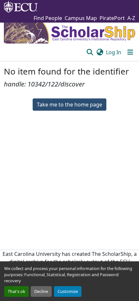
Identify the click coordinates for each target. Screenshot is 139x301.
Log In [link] (113, 52)
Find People (48, 18)
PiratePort (112, 18)
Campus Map (81, 18)
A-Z (131, 18)
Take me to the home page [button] (69, 104)
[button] (90, 52)
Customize (68, 291)
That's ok (16, 291)
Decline (41, 291)
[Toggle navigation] (130, 52)
